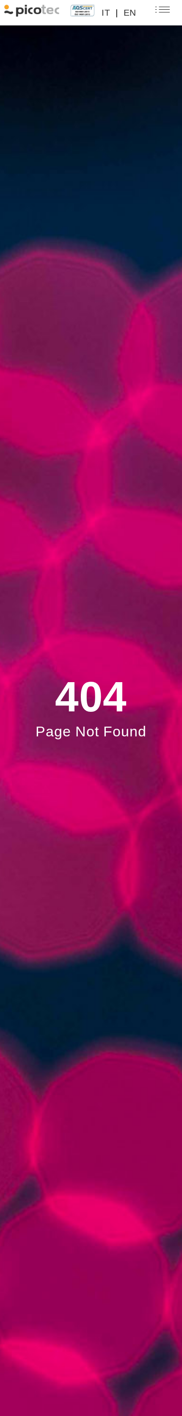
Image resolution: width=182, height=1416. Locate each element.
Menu (160, 12)
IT (106, 12)
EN (130, 12)
